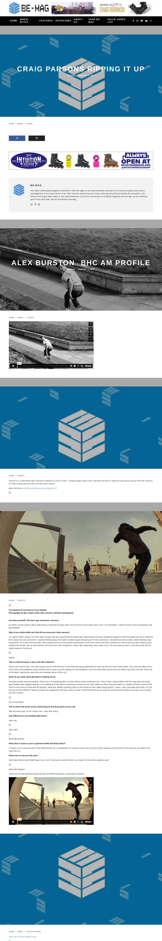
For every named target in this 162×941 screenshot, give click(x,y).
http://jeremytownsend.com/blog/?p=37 (40, 488)
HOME (13, 21)
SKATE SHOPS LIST (117, 20)
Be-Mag (71, 76)
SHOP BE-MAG (94, 20)
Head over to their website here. (23, 936)
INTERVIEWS (63, 21)
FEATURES (46, 21)
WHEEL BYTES (24, 20)
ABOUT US (78, 20)
